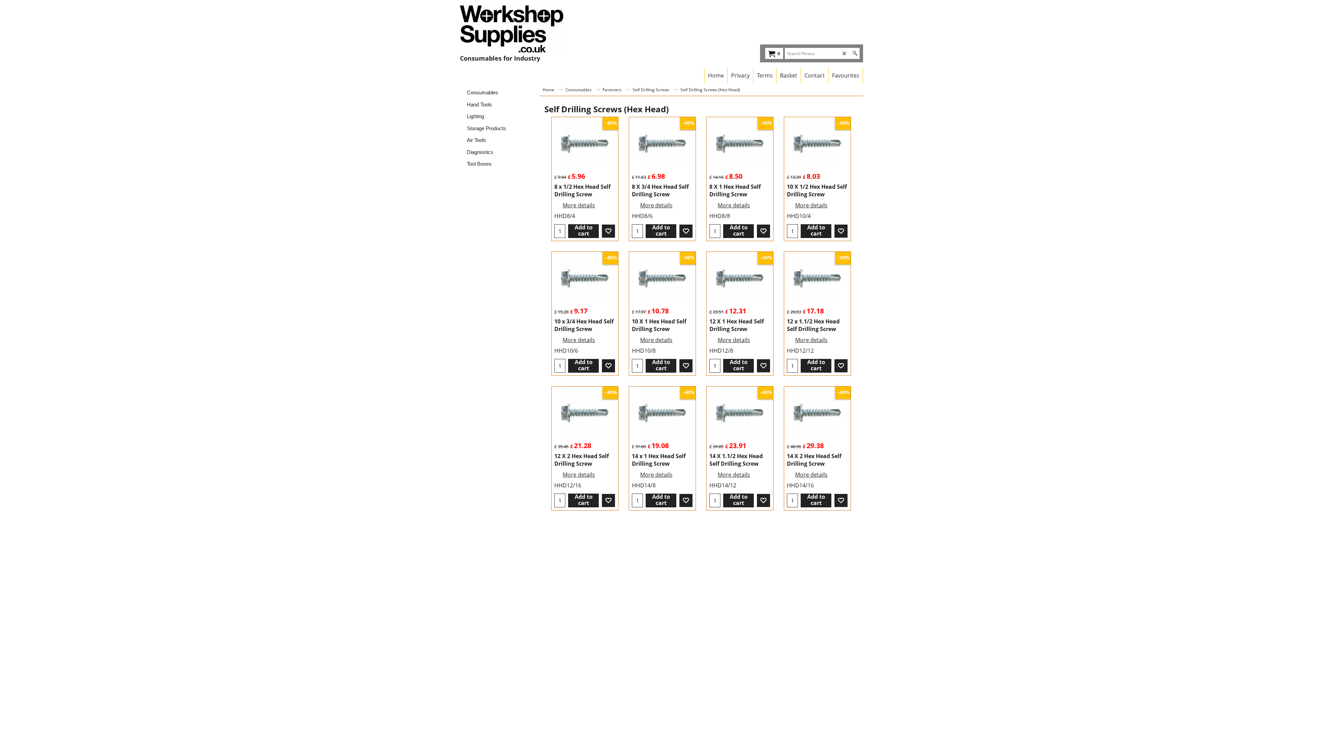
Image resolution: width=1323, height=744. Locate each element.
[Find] (855, 53)
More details (579, 205)
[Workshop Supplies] (520, 29)
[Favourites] (608, 231)
